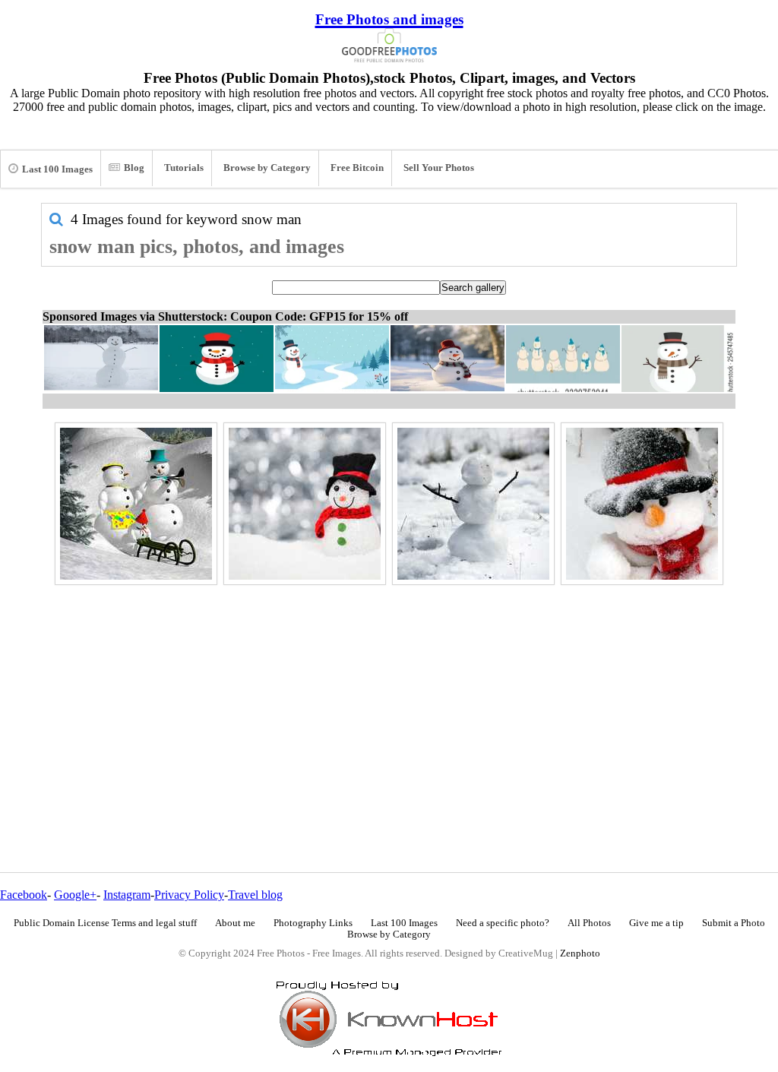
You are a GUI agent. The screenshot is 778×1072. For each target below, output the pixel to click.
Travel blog (255, 894)
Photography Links (313, 923)
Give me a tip (656, 923)
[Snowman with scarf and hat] (304, 503)
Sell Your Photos (438, 168)
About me (235, 923)
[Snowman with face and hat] (642, 503)
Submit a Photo (733, 923)
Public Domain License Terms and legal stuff (105, 923)
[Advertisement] (389, 696)
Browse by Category (267, 168)
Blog (134, 168)
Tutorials (184, 168)
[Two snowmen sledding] (136, 503)
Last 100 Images (57, 169)
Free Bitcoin (357, 168)
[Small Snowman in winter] (473, 503)
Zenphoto (580, 953)
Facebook (23, 894)
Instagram (126, 894)
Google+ (75, 894)
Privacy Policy (189, 894)
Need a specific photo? (502, 923)
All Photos (589, 923)
